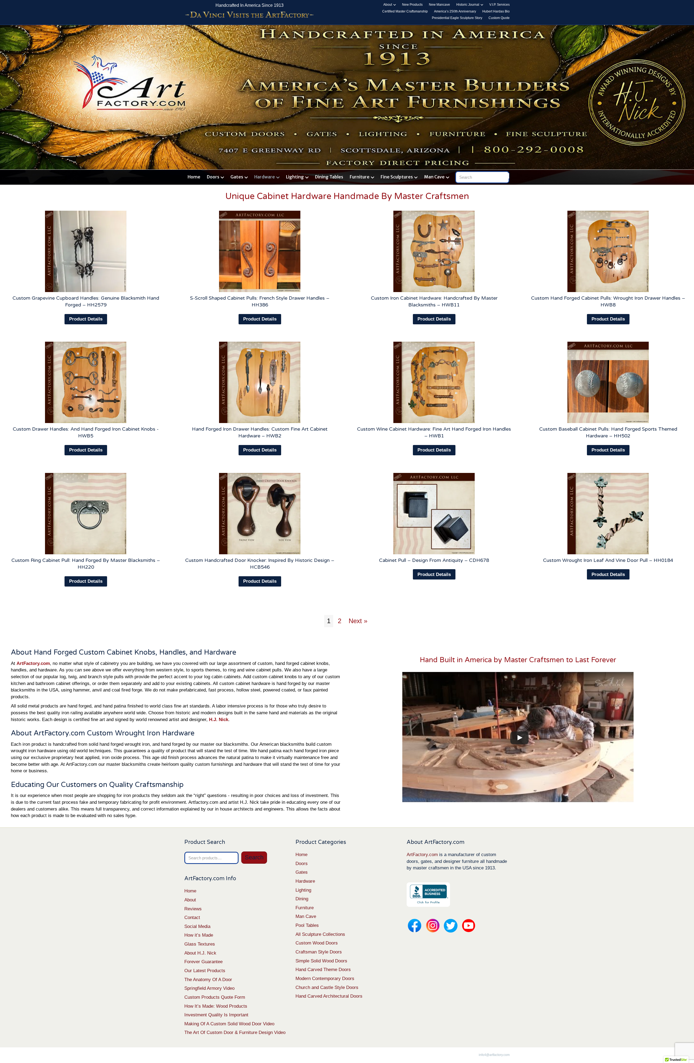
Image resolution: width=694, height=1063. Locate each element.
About (387, 5)
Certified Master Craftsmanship (405, 11)
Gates (236, 177)
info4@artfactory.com (494, 1055)
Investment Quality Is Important (216, 1014)
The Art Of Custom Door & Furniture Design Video (234, 1032)
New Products (412, 5)
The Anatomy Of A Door (208, 979)
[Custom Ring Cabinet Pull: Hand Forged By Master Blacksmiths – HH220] (85, 513)
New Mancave (439, 5)
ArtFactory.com (422, 854)
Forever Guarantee (203, 961)
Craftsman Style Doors (318, 952)
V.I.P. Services (499, 5)
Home (194, 177)
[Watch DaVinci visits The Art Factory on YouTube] (249, 15)
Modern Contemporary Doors (324, 978)
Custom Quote (499, 18)
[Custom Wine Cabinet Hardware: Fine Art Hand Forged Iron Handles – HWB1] (434, 382)
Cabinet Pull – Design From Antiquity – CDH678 (434, 560)
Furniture (360, 177)
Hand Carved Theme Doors (323, 969)
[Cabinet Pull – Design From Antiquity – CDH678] (434, 513)
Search (254, 857)
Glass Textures (199, 944)
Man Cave (434, 177)
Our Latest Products (204, 970)
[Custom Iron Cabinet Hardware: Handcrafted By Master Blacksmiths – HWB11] (434, 251)
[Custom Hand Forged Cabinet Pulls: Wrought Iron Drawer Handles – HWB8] (608, 251)
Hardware (264, 177)
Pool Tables (307, 925)
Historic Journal (467, 5)
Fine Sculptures (397, 177)
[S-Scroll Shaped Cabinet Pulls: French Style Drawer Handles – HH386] (259, 251)
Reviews (193, 908)
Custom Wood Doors (316, 943)
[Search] (506, 176)
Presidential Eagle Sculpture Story (457, 18)
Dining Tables (329, 177)
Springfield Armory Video (209, 988)
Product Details (85, 319)
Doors (213, 177)
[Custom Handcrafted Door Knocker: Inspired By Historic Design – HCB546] (259, 513)
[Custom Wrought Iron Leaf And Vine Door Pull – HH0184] (608, 513)
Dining (301, 898)
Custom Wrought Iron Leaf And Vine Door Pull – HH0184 (608, 560)
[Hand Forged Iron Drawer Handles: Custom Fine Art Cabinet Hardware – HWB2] (259, 382)
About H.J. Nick (200, 953)
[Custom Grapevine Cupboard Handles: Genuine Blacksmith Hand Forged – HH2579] (85, 251)
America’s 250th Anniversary (455, 11)
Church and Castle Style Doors (326, 987)
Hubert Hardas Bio (496, 11)
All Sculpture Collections (320, 934)
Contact (192, 917)
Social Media (197, 926)
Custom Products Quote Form (214, 997)
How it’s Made (198, 935)
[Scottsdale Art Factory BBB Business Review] (428, 894)
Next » (358, 621)
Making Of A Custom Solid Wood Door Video (229, 1023)
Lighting (295, 177)
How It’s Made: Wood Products (215, 1006)
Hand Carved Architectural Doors (328, 996)
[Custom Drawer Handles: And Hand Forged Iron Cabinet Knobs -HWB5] (85, 382)
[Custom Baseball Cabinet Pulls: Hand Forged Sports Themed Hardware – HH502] (608, 382)
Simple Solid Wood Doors (321, 960)
